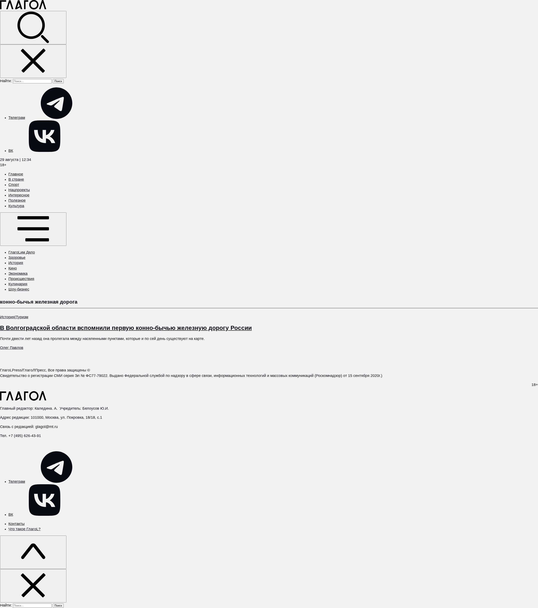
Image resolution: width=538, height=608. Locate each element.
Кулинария (17, 284)
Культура (16, 206)
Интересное (18, 195)
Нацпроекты (19, 190)
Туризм (22, 317)
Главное (15, 174)
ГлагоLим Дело (21, 252)
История (15, 263)
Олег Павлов (11, 348)
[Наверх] (33, 552)
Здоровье (16, 257)
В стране (16, 179)
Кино (12, 268)
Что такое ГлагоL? (24, 529)
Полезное (17, 200)
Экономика (18, 273)
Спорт (13, 185)
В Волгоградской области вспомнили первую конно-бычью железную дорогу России (126, 328)
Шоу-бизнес (18, 289)
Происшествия (21, 279)
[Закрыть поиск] (33, 61)
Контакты (16, 524)
